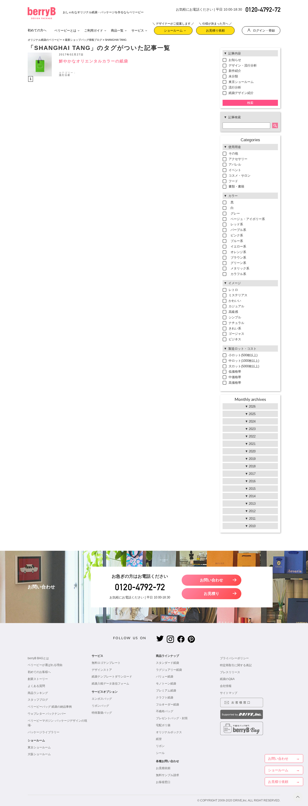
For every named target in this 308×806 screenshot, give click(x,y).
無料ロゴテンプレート (106, 663)
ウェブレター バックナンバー (47, 713)
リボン (160, 746)
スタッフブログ (38, 699)
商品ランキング (38, 693)
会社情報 (225, 686)
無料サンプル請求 (167, 775)
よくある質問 (36, 686)
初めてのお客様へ (39, 672)
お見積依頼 (163, 768)
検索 (250, 103)
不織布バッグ (164, 711)
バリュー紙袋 (164, 676)
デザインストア (102, 670)
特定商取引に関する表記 (236, 665)
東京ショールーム (39, 747)
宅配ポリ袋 (163, 725)
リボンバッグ (100, 705)
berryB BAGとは (38, 658)
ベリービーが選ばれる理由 (45, 665)
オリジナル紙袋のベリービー (45, 39)
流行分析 (65, 75)
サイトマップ (228, 693)
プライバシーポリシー (234, 658)
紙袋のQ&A (227, 679)
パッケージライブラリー (43, 732)
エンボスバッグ (102, 698)
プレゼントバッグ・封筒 (172, 718)
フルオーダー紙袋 (167, 704)
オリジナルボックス (169, 732)
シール (160, 753)
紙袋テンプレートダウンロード (112, 676)
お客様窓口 (163, 782)
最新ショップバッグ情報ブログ (83, 39)
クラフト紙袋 (164, 697)
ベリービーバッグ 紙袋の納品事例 (50, 706)
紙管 (159, 739)
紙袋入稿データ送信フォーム (110, 683)
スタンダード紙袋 (167, 663)
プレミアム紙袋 (166, 690)
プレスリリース (230, 672)
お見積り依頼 (215, 29)
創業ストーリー (38, 679)
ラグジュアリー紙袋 (169, 670)
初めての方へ (37, 30)
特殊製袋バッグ (102, 712)
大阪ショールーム (39, 754)
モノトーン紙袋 (166, 683)
